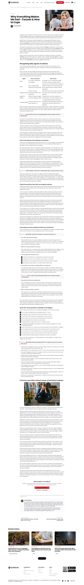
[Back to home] (13, 568)
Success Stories (27, 574)
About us (40, 569)
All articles (42, 558)
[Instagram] (65, 580)
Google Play (45, 490)
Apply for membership (42, 487)
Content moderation (53, 574)
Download (60, 2)
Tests (37, 2)
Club (41, 2)
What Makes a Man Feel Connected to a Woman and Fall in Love (41, 234)
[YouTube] (62, 580)
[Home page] (13, 2)
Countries (40, 572)
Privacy (50, 569)
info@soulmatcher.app (13, 580)
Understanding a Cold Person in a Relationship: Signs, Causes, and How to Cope (44, 170)
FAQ (39, 570)
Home (12, 7)
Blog (33, 2)
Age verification (52, 575)
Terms (50, 570)
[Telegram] (68, 580)
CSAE (50, 572)
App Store (39, 490)
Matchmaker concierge (29, 570)
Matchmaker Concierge (49, 2)
